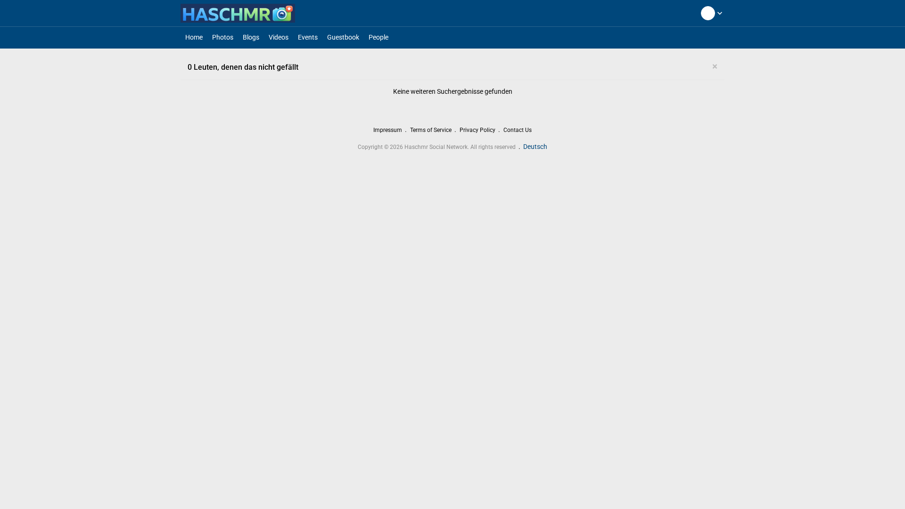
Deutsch (535, 146)
